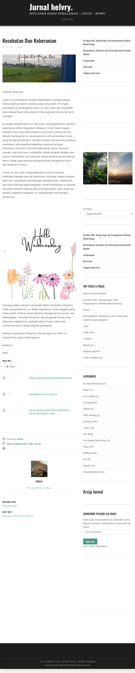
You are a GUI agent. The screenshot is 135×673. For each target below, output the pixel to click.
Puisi (85, 446)
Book (85, 389)
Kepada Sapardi (91, 351)
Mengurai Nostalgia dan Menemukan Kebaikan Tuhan (50, 378)
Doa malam (89, 396)
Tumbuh (87, 338)
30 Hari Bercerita (92, 383)
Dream (87, 408)
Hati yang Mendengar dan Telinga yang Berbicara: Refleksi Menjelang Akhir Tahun (49, 411)
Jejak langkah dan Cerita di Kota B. (43, 394)
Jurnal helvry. (51, 7)
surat (38, 443)
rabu (31, 443)
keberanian (21, 443)
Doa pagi (88, 402)
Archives (87, 208)
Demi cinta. (88, 66)
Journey (87, 421)
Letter (20, 439)
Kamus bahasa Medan (94, 293)
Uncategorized (90, 471)
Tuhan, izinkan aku (92, 357)
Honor (86, 309)
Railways (87, 453)
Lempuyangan (89, 60)
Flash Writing (90, 415)
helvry (40, 488)
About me (67, 19)
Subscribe (90, 541)
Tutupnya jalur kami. (91, 73)
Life (85, 434)
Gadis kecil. (89, 332)
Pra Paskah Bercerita (94, 440)
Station (86, 465)
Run (85, 459)
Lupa (85, 326)
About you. (88, 345)
